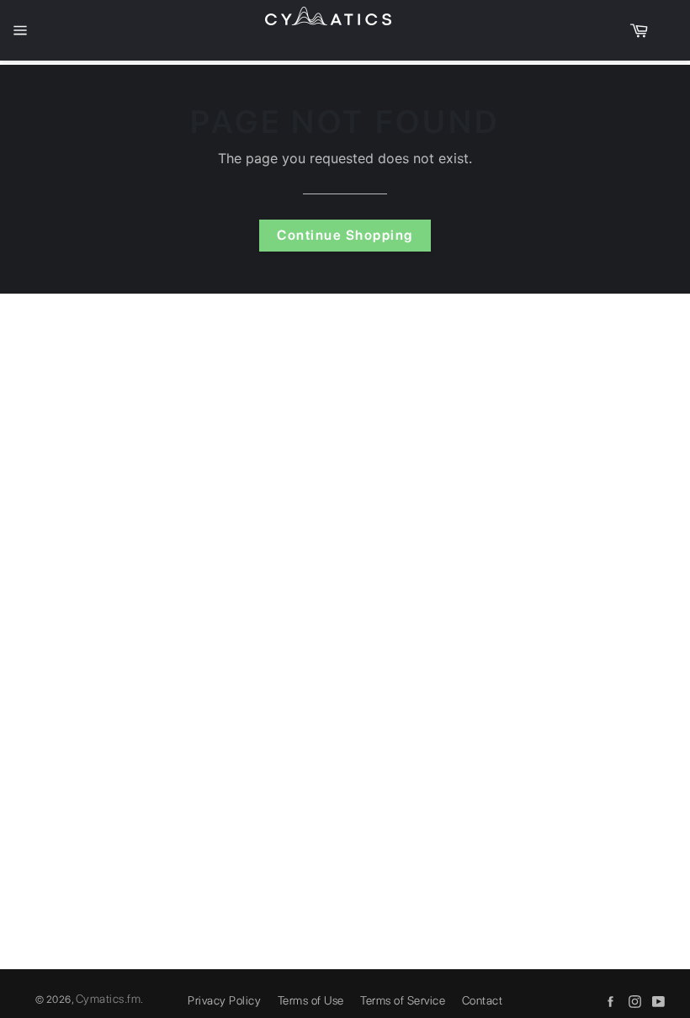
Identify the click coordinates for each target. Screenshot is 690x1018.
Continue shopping (345, 235)
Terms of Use (311, 1000)
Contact (482, 1000)
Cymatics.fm (108, 998)
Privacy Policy (224, 1000)
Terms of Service (402, 1000)
